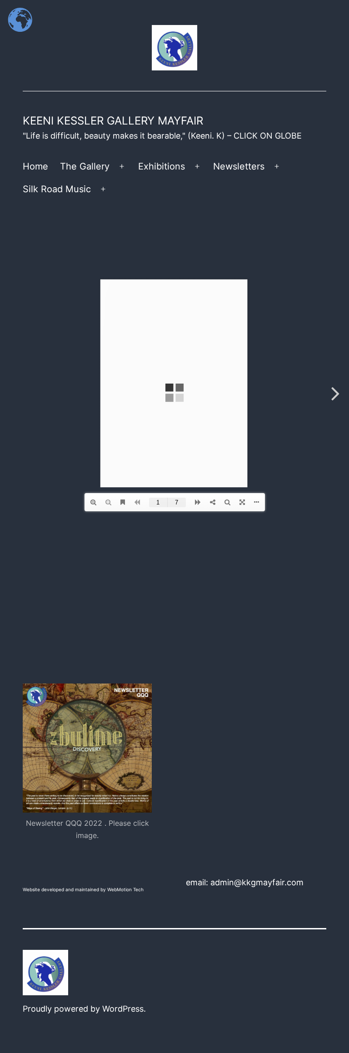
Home (35, 166)
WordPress (123, 1008)
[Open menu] (122, 166)
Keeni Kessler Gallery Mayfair (113, 120)
